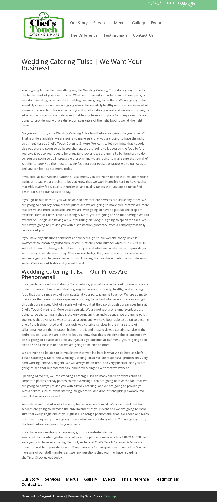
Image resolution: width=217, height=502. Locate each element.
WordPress (93, 496)
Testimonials (115, 36)
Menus (120, 23)
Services (100, 23)
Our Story (79, 23)
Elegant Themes (52, 496)
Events (157, 23)
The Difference (84, 36)
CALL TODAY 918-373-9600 (181, 5)
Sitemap (110, 496)
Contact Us (143, 36)
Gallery (138, 23)
